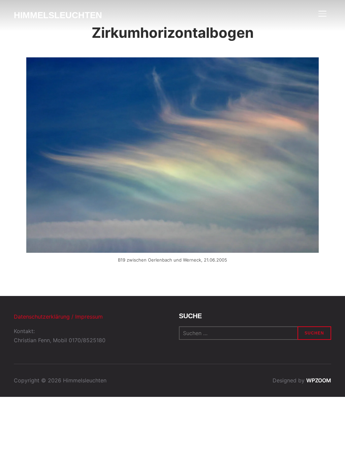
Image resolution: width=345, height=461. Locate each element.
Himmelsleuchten (58, 15)
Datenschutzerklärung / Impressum (58, 316)
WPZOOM (318, 380)
